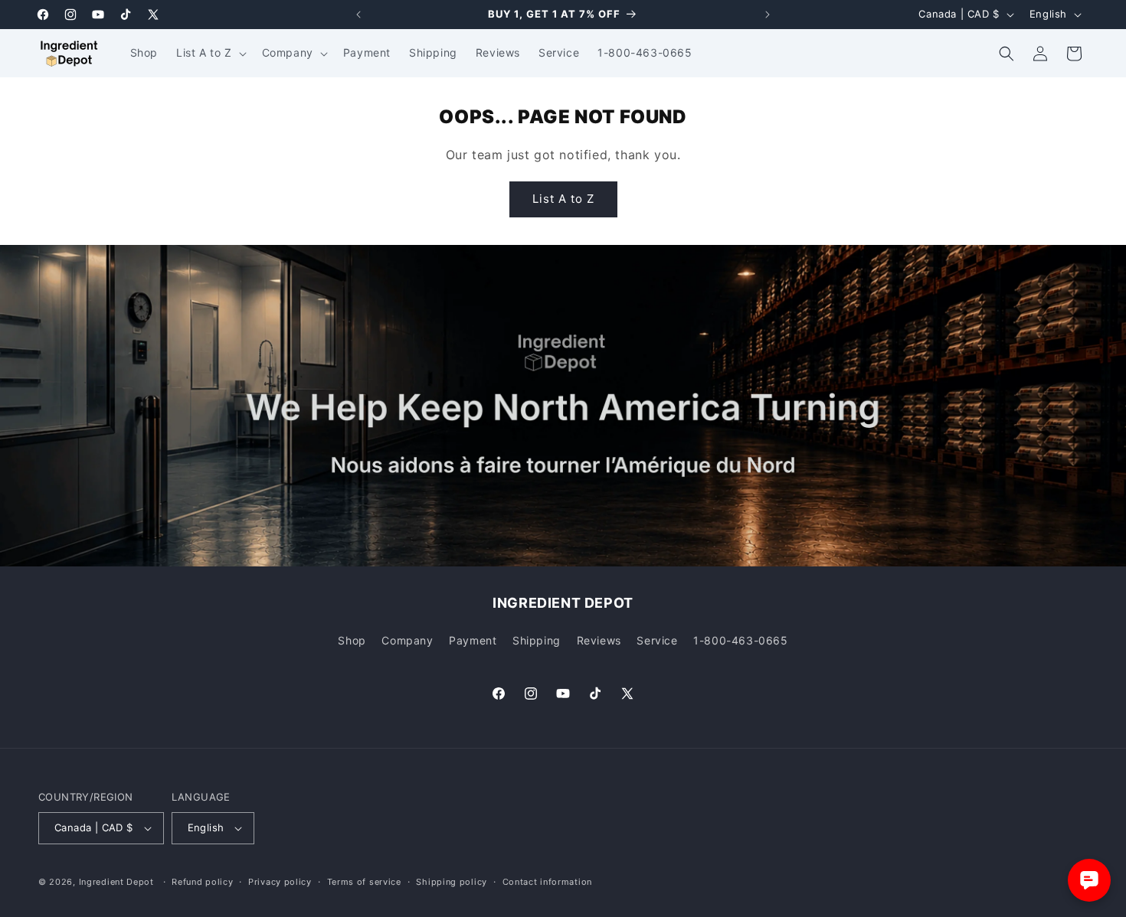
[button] (210, 53)
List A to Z (563, 198)
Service (657, 640)
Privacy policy (280, 881)
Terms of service (364, 881)
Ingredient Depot (116, 881)
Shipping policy (451, 881)
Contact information (547, 881)
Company (407, 640)
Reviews (599, 640)
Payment (472, 640)
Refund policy (202, 881)
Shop (351, 640)
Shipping (536, 640)
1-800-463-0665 (740, 640)
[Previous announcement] (358, 14)
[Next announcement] (767, 14)
